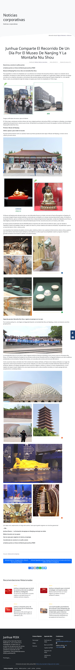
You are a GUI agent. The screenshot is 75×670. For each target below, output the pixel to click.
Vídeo (34, 643)
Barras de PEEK (48, 645)
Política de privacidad (41, 664)
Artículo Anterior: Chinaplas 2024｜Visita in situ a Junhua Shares (16, 561)
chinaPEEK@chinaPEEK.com (63, 641)
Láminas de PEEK (47, 656)
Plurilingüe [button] (6, 658)
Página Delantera (61, 35)
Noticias (69, 35)
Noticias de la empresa (13, 554)
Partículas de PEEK (47, 641)
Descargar (35, 640)
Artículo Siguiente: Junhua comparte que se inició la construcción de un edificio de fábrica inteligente (51, 561)
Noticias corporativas (43, 62)
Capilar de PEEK (48, 648)
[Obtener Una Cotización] (73, 332)
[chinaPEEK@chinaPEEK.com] (73, 337)
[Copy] (56, 643)
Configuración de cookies (53, 664)
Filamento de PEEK (47, 651)
